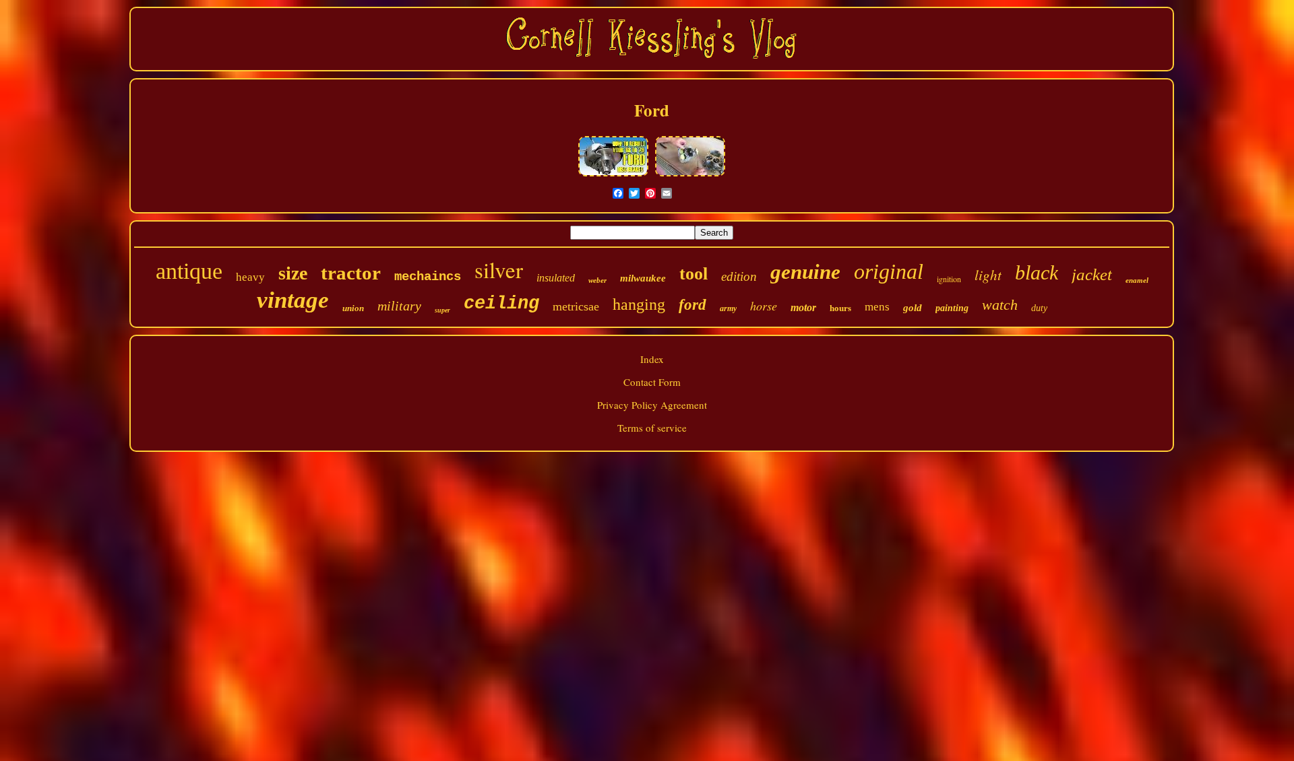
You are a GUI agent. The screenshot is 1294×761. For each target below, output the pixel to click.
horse (763, 306)
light (988, 274)
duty (1039, 308)
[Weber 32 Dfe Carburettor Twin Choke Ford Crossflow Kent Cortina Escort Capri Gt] (690, 174)
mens (877, 306)
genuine (805, 272)
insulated (555, 278)
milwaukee (643, 278)
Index (652, 359)
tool (693, 274)
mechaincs (427, 276)
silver (498, 269)
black (1036, 272)
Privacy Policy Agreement (652, 404)
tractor (351, 273)
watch (1000, 304)
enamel (1137, 280)
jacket (1092, 274)
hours (840, 308)
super (442, 310)
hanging (639, 304)
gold (912, 307)
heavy (250, 277)
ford (692, 304)
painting (951, 308)
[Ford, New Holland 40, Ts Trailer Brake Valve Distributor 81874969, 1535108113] (613, 174)
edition (739, 276)
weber (597, 280)
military (399, 305)
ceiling (501, 304)
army (728, 308)
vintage (293, 300)
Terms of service (652, 427)
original (888, 271)
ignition (949, 278)
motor (803, 307)
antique (189, 271)
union (353, 308)
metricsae (576, 306)
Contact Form (652, 382)
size (292, 273)
